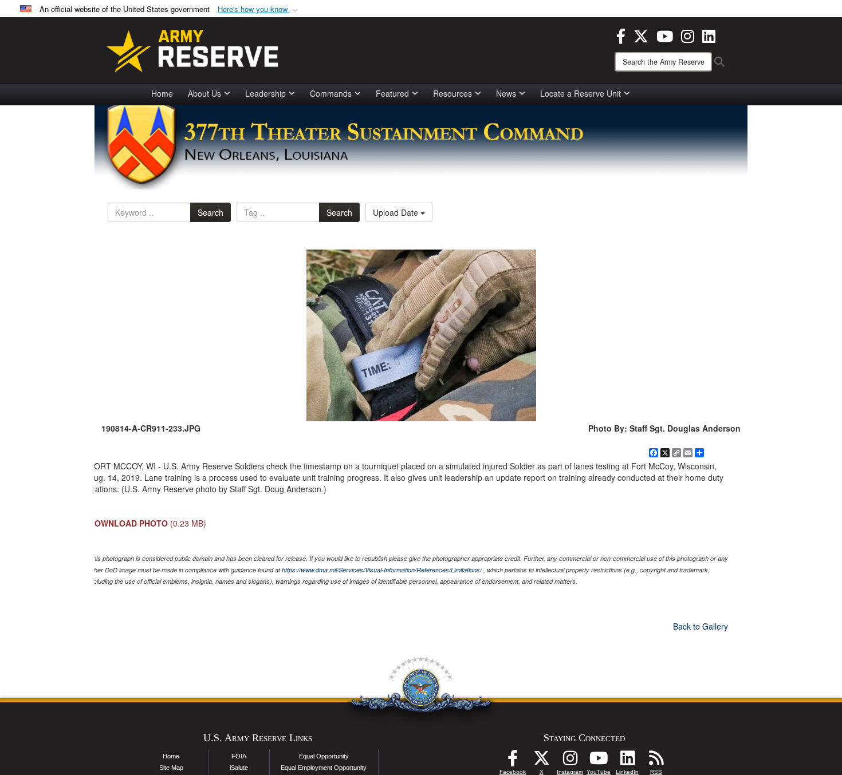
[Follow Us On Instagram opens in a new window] (570, 761)
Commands (331, 93)
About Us (204, 93)
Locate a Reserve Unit (580, 93)
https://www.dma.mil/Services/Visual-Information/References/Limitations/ (382, 570)
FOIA (238, 756)
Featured (392, 93)
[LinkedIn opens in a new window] (708, 35)
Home (162, 93)
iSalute (239, 767)
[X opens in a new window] (641, 35)
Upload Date (396, 212)
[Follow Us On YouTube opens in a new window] (598, 761)
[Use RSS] (656, 761)
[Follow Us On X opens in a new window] (541, 761)
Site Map (171, 767)
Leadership (265, 93)
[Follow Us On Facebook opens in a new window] (512, 761)
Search (210, 212)
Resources (452, 93)
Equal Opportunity (324, 756)
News (506, 93)
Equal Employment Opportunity (324, 767)
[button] (259, 9)
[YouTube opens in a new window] (664, 35)
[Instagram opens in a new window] (687, 35)
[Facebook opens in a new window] (620, 35)
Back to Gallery (700, 626)
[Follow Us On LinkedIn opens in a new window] (627, 761)
